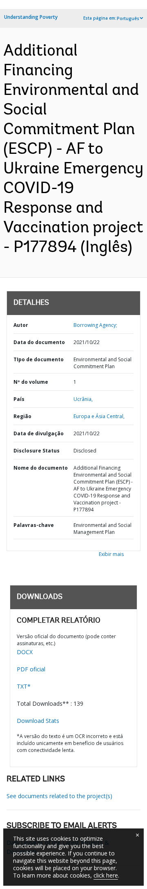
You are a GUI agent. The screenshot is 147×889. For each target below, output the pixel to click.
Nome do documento (40, 467)
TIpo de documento (38, 359)
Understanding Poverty (31, 17)
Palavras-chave (33, 525)
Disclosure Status (36, 450)
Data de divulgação (38, 433)
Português (128, 18)
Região (22, 416)
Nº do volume (30, 381)
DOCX (25, 652)
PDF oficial (31, 669)
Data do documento (39, 342)
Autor (20, 325)
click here (106, 875)
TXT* (24, 686)
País (18, 399)
